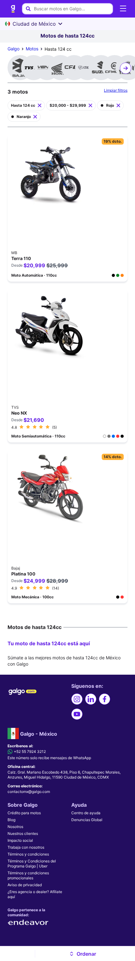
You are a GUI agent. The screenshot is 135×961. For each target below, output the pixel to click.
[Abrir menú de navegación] (123, 8)
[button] (82, 953)
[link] (13, 9)
